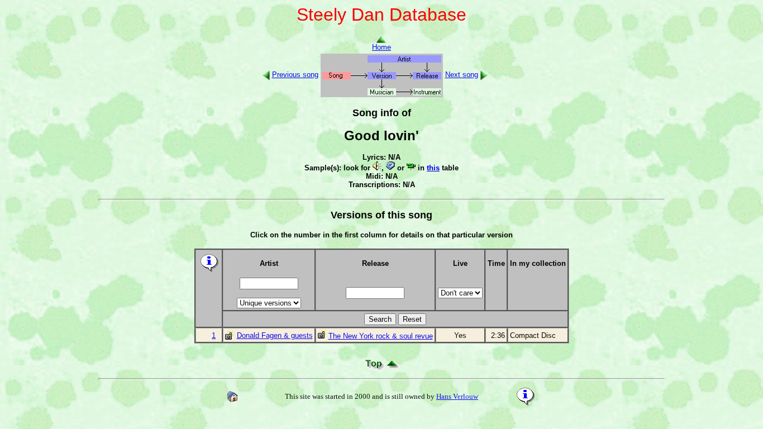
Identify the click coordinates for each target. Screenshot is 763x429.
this (433, 168)
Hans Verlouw (457, 396)
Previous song (295, 74)
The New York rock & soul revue (380, 336)
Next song (461, 74)
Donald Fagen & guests (275, 335)
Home (381, 47)
